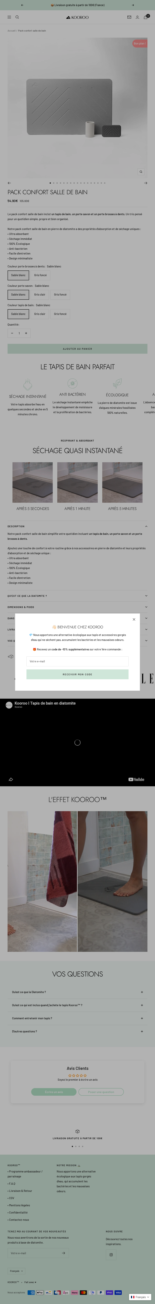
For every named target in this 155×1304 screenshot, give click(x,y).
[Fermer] (134, 619)
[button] (140, 1297)
